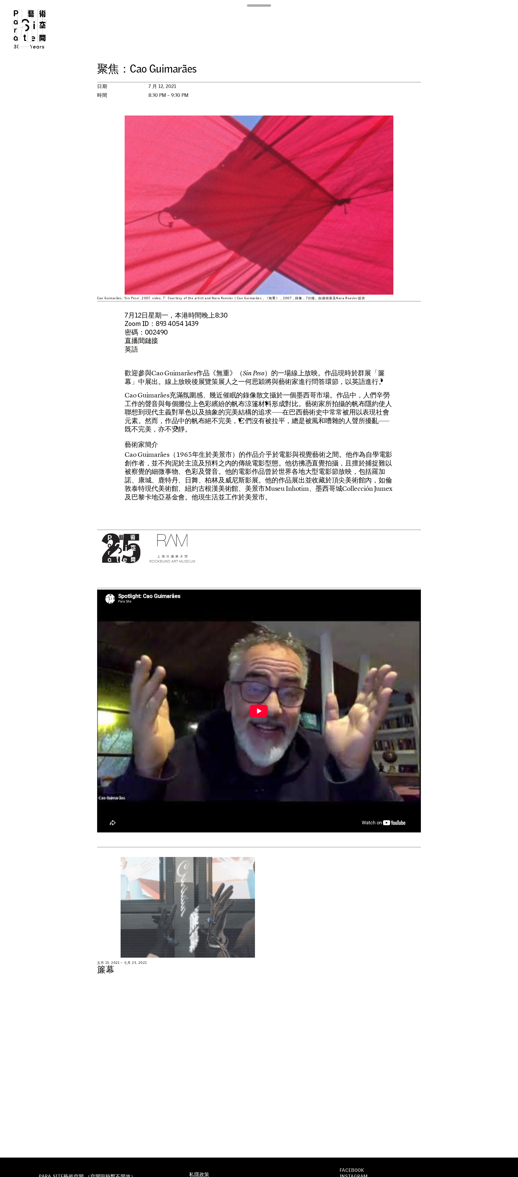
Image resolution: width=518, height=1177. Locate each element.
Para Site (38, 29)
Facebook (352, 1170)
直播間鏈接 (141, 340)
